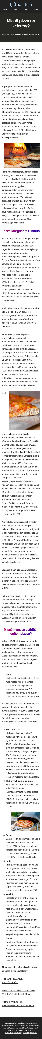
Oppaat (16, 9)
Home (5, 9)
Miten (26, 9)
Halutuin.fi (18, 1023)
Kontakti (36, 9)
